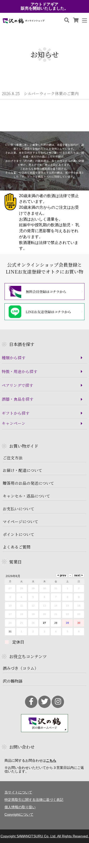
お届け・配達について (22, 470)
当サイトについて (18, 792)
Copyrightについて (18, 814)
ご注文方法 (12, 458)
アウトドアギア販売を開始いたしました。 (44, 6)
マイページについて (20, 522)
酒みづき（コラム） (20, 668)
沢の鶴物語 (12, 681)
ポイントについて (18, 534)
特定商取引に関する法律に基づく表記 (33, 799)
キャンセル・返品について (26, 496)
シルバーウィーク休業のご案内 (40, 93)
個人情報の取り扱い (20, 807)
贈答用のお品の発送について (28, 483)
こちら (51, 760)
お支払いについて (18, 509)
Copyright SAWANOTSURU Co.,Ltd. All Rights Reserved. (44, 836)
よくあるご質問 (16, 547)
